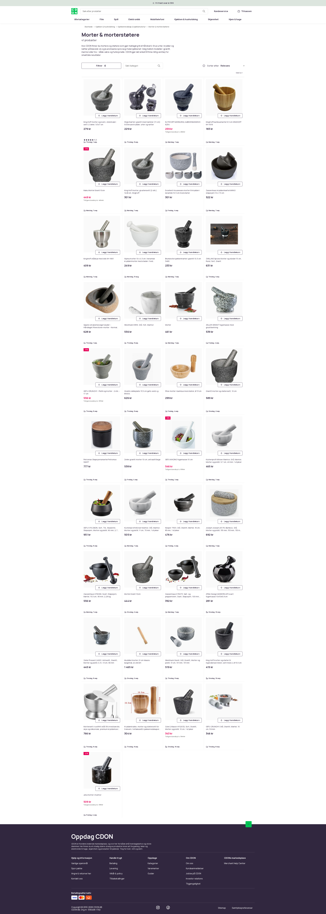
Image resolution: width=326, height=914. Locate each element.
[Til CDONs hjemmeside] (74, 11)
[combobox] (144, 11)
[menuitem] (82, 19)
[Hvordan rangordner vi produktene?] (204, 65)
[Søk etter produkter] (204, 11)
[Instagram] (158, 907)
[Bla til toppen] (249, 824)
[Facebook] (168, 907)
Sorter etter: (213, 65)
